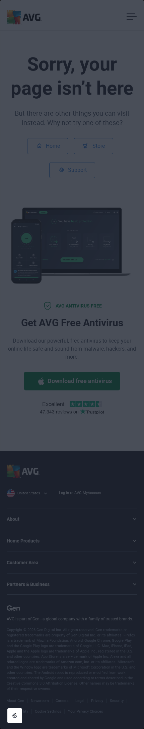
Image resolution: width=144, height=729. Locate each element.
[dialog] (72, 364)
